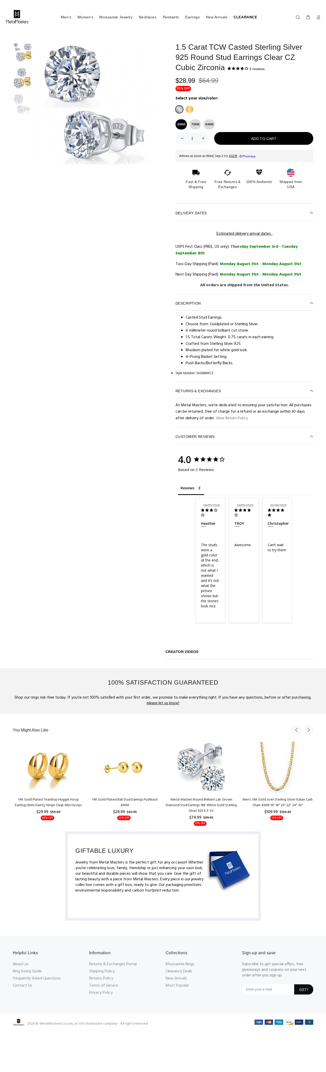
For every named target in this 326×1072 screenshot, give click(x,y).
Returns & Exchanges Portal (113, 964)
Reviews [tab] (187, 488)
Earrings (192, 17)
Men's (66, 17)
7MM (195, 124)
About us (21, 964)
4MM (209, 124)
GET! (303, 990)
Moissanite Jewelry (115, 17)
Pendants (171, 17)
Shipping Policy (102, 971)
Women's (85, 17)
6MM (181, 124)
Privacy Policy (101, 992)
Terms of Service (103, 985)
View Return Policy (232, 418)
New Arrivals (217, 17)
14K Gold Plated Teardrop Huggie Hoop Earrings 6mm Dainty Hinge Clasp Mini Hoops (48, 802)
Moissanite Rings (180, 964)
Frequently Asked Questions (37, 978)
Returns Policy (101, 978)
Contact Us (22, 985)
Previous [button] (296, 730)
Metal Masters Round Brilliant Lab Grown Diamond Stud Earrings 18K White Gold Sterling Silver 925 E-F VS (201, 805)
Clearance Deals (179, 971)
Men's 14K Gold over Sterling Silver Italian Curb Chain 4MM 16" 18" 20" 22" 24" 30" (277, 802)
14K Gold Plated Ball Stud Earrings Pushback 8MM (125, 802)
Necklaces (148, 17)
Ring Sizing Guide (27, 971)
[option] (23, 55)
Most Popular (177, 985)
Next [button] (308, 730)
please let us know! (163, 703)
